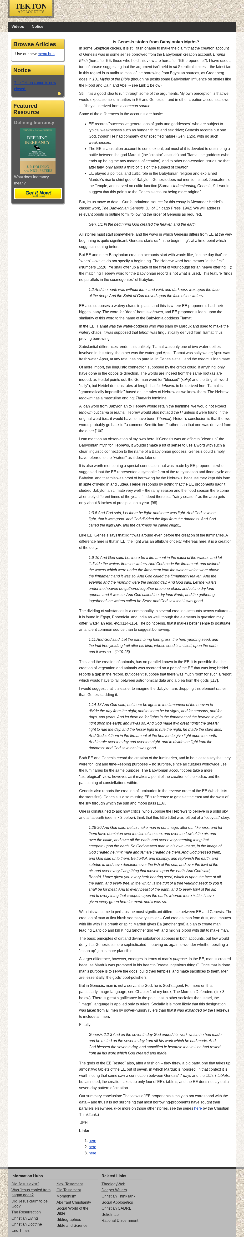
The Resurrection (26, 1212)
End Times (20, 1230)
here (198, 1108)
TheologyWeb (113, 1184)
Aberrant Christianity (73, 1202)
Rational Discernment (120, 1220)
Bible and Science (71, 1225)
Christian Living (24, 1218)
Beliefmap (110, 1214)
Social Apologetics (117, 1202)
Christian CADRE (117, 1208)
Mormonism (66, 1196)
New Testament (69, 1184)
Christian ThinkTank (118, 1196)
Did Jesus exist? (25, 1184)
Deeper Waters (114, 1190)
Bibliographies (68, 1219)
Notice (37, 27)
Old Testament (68, 1190)
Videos (17, 27)
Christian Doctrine (26, 1224)
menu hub (46, 54)
